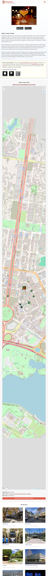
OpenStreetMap (38, 488)
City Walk (4, 565)
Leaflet (33, 488)
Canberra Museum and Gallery (31, 565)
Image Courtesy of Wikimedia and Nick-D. (9, 526)
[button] (24, 287)
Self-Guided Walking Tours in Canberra (28, 63)
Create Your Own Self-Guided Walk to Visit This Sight (24, 85)
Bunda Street (27, 524)
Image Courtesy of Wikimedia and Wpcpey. (9, 546)
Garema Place (5, 524)
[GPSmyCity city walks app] (9, 2)
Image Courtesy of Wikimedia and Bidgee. (32, 567)
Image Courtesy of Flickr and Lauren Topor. (8, 58)
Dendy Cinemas (6, 545)
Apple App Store (35, 64)
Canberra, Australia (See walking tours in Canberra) (20, 494)
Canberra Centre (28, 545)
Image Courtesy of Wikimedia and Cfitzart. (32, 546)
